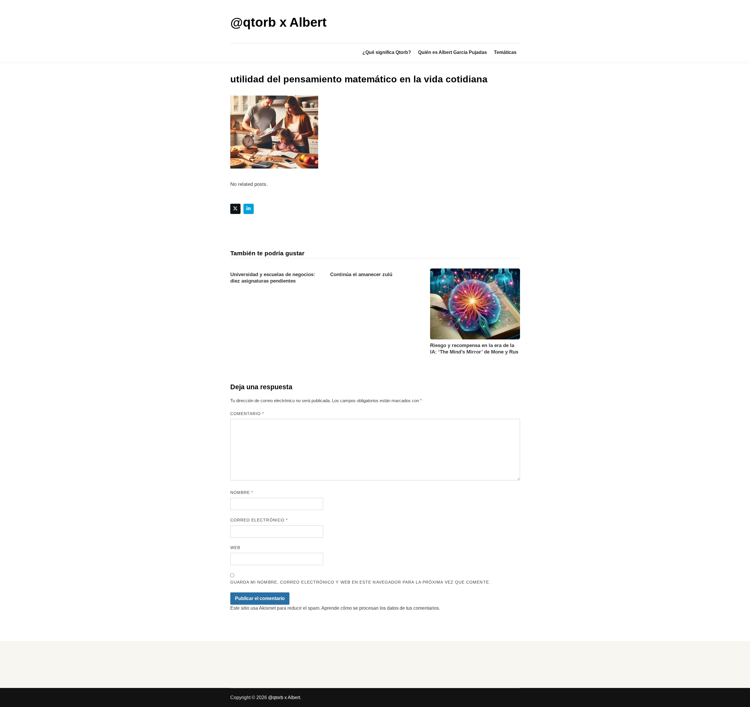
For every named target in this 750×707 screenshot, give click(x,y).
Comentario (247, 413)
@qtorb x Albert (278, 22)
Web (235, 547)
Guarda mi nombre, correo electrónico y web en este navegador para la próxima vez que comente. (360, 582)
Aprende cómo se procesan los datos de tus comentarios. (380, 608)
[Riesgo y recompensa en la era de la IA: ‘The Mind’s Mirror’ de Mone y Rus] (475, 303)
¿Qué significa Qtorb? (386, 52)
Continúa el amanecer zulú (361, 274)
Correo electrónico (259, 520)
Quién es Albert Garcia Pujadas (452, 52)
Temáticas (505, 52)
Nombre (241, 492)
